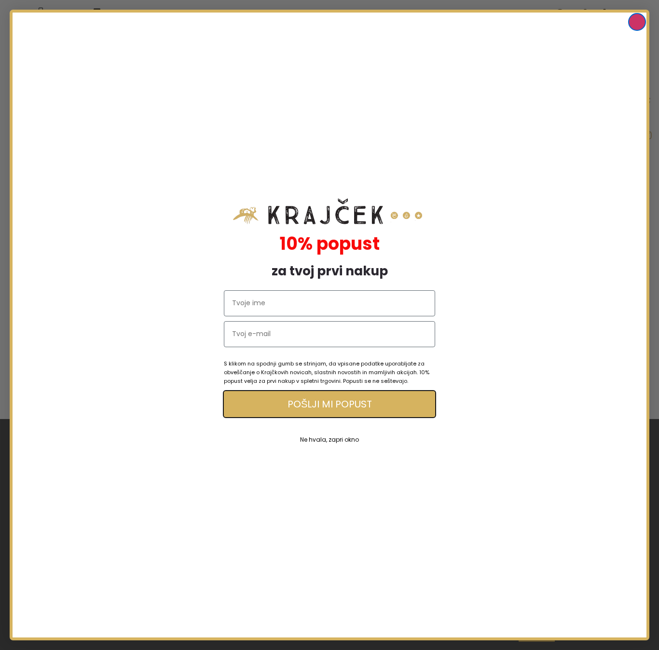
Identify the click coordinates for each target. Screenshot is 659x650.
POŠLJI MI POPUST (330, 404)
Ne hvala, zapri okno (329, 439)
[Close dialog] (637, 22)
